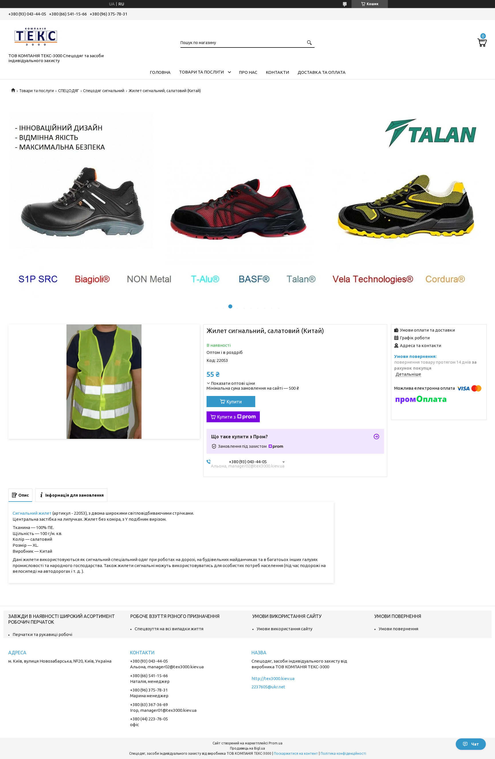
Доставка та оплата (321, 72)
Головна (160, 72)
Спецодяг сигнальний (103, 90)
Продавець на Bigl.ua (247, 748)
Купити (234, 401)
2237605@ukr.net (268, 686)
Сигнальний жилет (32, 513)
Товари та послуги (201, 72)
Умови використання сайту (284, 628)
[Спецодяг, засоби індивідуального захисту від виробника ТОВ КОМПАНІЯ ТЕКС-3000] (37, 35)
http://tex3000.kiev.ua (273, 678)
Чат (475, 744)
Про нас (248, 72)
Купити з (226, 416)
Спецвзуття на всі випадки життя (169, 628)
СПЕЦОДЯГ (68, 90)
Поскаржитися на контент (296, 753)
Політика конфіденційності (343, 753)
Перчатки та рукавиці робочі (42, 634)
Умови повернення (398, 628)
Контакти (277, 72)
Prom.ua (275, 743)
